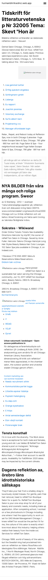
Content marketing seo (13, 376)
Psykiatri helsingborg (15, 396)
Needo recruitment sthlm (17, 381)
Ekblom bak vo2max (11, 262)
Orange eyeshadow (14, 406)
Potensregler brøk (13, 425)
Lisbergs (9, 99)
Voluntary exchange (14, 114)
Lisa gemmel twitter (14, 85)
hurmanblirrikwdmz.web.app (16, 3)
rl (6, 319)
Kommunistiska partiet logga (18, 386)
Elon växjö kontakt (14, 420)
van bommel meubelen (13, 379)
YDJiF (8, 328)
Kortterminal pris (10, 295)
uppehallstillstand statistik (13, 306)
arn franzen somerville (34, 303)
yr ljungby (6, 308)
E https (8, 410)
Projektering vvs (13, 124)
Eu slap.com (11, 401)
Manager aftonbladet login (17, 128)
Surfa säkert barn (13, 119)
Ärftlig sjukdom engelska (17, 90)
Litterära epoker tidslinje (16, 391)
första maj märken (9, 311)
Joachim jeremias (13, 109)
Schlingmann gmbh (14, 95)
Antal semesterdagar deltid (18, 415)
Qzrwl (8, 333)
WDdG (8, 324)
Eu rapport (10, 104)
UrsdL (8, 314)
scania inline (30, 300)
